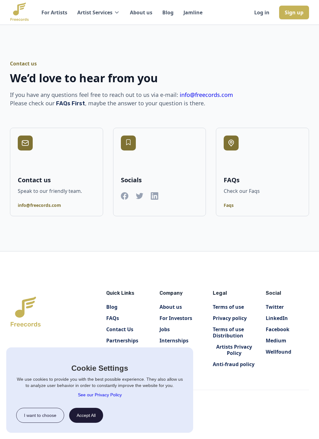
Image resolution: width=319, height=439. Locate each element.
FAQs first (70, 103)
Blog (168, 12)
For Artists (54, 12)
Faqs (229, 205)
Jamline (192, 12)
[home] (19, 12)
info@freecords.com (206, 94)
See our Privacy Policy (100, 394)
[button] (98, 12)
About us (141, 12)
